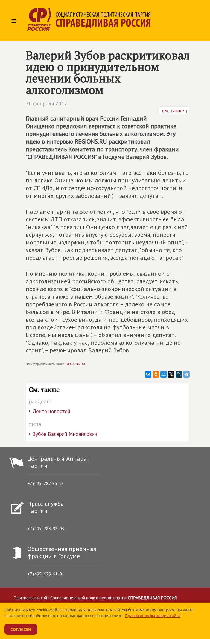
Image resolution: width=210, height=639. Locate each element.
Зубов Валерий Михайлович (65, 434)
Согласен (20, 629)
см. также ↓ (174, 110)
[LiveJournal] (179, 374)
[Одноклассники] (156, 374)
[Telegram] (186, 374)
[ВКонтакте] (148, 374)
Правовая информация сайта (152, 615)
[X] (171, 374)
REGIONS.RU (75, 364)
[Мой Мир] (163, 374)
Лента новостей (51, 411)
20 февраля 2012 (46, 103)
